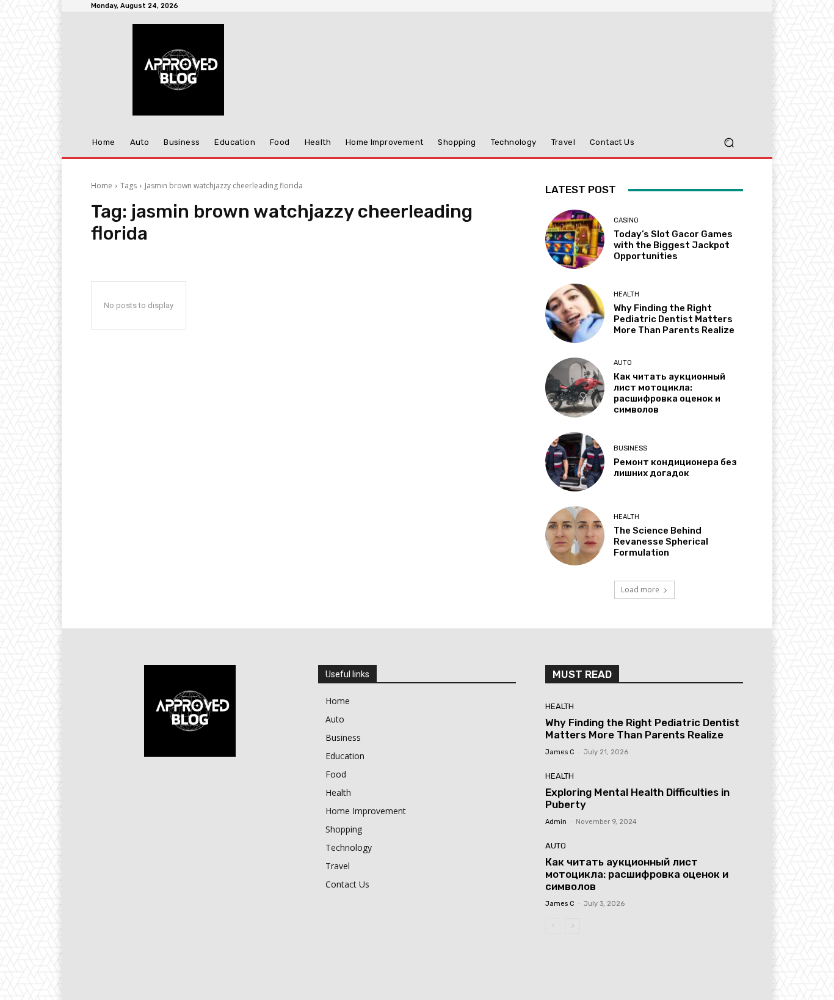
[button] (728, 142)
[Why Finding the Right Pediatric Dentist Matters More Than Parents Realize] (574, 313)
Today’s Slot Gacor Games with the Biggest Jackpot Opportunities (673, 245)
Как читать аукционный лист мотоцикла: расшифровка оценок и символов (669, 393)
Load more (640, 589)
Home (101, 185)
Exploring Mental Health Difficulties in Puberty (637, 798)
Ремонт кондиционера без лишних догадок (675, 468)
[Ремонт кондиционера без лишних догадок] (574, 461)
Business (630, 448)
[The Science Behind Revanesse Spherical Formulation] (574, 535)
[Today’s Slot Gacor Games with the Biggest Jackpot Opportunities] (574, 239)
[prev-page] (552, 926)
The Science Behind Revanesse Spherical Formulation (661, 541)
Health (626, 294)
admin (556, 822)
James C (560, 752)
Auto (623, 362)
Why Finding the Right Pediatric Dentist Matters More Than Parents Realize (674, 319)
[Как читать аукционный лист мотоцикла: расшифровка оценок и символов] (574, 387)
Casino (626, 220)
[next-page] (572, 926)
